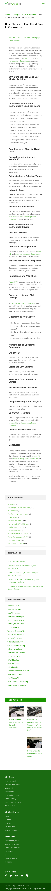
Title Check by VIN (14, 667)
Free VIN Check (13, 606)
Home (7, 816)
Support (8, 820)
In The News (12, 517)
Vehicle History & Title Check (18, 534)
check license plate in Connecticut (27, 254)
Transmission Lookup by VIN (18, 671)
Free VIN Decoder (14, 609)
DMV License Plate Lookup (17, 681)
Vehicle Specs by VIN (15, 642)
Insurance (8, 862)
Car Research (10, 851)
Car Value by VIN (13, 678)
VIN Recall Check (13, 656)
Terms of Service (11, 830)
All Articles (11, 504)
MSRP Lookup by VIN (15, 620)
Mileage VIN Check (14, 649)
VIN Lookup (9, 792)
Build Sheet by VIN (14, 674)
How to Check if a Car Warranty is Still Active (34, 753)
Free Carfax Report (14, 638)
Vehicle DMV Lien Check (16, 685)
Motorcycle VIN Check (15, 624)
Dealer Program (11, 858)
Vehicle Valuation (14, 540)
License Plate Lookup (15, 521)
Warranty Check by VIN (16, 631)
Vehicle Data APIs (14, 530)
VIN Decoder (9, 788)
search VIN (27, 58)
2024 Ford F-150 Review (16, 561)
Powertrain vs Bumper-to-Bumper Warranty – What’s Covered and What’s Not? (34, 725)
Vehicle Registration (12, 848)
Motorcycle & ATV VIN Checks (18, 524)
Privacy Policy (10, 827)
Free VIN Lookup (13, 613)
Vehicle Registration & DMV (18, 537)
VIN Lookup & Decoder (16, 544)
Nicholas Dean (16, 38)
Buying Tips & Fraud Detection (19, 507)
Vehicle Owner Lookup (16, 652)
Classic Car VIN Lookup (16, 645)
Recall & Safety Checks (16, 527)
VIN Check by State (12, 844)
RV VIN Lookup (13, 660)
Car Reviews (12, 511)
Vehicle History (10, 799)
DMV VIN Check (13, 663)
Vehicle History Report (15, 616)
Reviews (8, 823)
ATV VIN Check (13, 627)
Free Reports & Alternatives (18, 514)
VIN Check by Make (12, 841)
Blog (6, 855)
